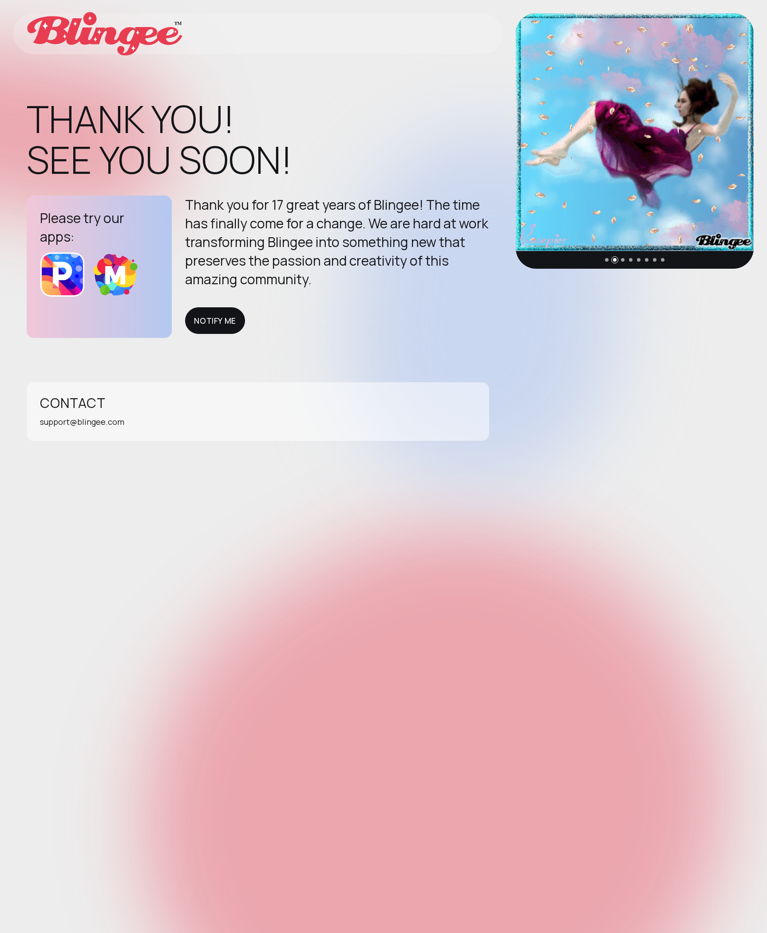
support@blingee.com (82, 421)
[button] (607, 260)
